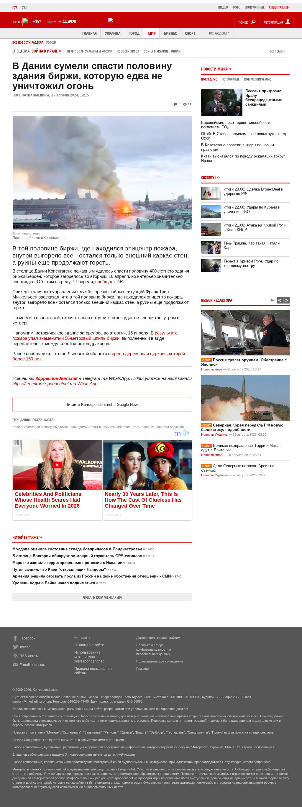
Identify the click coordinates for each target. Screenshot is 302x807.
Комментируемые (257, 79)
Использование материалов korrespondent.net (89, 656)
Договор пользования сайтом (158, 637)
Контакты (82, 638)
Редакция (143, 668)
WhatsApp (87, 383)
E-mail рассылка (33, 665)
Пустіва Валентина (35, 95)
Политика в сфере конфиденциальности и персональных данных (153, 649)
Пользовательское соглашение (159, 661)
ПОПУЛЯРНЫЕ (255, 7)
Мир (152, 33)
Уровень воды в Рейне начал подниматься (59, 583)
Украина (112, 33)
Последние (209, 79)
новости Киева (128, 51)
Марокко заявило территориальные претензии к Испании (73, 562)
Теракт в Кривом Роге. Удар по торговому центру (251, 263)
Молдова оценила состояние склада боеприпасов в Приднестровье (83, 549)
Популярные (230, 79)
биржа (48, 419)
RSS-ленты (29, 656)
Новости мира (214, 69)
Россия (51, 42)
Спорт (190, 33)
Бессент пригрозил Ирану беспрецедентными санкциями (264, 97)
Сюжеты (208, 177)
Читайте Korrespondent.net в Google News (102, 404)
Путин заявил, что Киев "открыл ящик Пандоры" (64, 569)
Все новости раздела (27, 42)
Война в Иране (107, 51)
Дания (25, 419)
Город (134, 33)
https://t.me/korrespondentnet (40, 383)
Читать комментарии (102, 597)
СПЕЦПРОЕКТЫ (279, 7)
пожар (37, 419)
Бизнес (170, 33)
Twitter (24, 647)
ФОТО (236, 7)
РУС (15, 7)
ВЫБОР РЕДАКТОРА (216, 300)
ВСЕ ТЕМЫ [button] (276, 51)
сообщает (105, 281)
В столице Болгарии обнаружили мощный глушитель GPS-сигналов (83, 556)
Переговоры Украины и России (89, 51)
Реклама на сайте (89, 645)
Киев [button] (16, 22)
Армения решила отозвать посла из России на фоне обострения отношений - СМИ (97, 576)
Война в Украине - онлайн (163, 51)
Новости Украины (214, 434)
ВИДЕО (223, 7)
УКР (24, 7)
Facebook (27, 638)
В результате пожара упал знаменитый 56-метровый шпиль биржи (95, 335)
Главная (89, 33)
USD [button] (50, 21)
